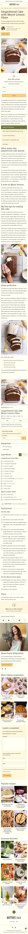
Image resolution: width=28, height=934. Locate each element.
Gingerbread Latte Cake (9, 362)
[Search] (26, 4)
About (17, 921)
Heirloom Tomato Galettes (7, 882)
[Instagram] (2, 668)
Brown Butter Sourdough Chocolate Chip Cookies (7, 831)
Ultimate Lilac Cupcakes (20, 696)
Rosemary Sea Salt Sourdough (7, 805)
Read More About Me (6, 664)
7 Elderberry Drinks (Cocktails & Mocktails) (20, 806)
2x (22, 454)
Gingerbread (4, 114)
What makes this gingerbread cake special (13, 131)
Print (20, 420)
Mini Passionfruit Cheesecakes (7, 720)
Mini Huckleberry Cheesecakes (20, 860)
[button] (6, 30)
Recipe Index (6, 8)
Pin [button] (7, 420)
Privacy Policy (5, 932)
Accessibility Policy (12, 932)
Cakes (11, 8)
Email (4, 763)
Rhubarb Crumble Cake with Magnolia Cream (7, 697)
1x (20, 454)
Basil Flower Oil (7, 905)
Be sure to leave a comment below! (14, 611)
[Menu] (1, 4)
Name (4, 758)
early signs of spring (6, 107)
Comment (5, 736)
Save (24, 438)
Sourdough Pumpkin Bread (20, 720)
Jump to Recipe (5, 33)
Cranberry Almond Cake (9, 367)
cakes (5, 116)
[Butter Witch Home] (14, 4)
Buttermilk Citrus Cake (9, 365)
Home (2, 8)
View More (5, 144)
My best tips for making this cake (11, 140)
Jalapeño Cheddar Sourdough (20, 829)
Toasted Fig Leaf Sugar (20, 882)
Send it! (14, 95)
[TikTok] (5, 668)
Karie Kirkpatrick (10, 26)
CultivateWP (23, 932)
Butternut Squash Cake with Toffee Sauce (14, 360)
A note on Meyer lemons (9, 135)
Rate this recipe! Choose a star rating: (12, 753)
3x (25, 454)
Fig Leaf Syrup (7, 859)
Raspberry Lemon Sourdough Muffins (20, 906)
